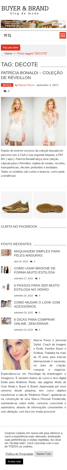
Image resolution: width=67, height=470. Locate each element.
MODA (7, 85)
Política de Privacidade (19, 453)
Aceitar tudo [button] (14, 461)
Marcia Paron (26, 85)
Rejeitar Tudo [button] (43, 453)
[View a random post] (5, 35)
